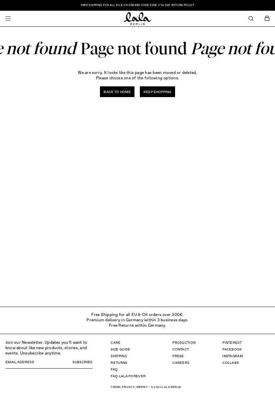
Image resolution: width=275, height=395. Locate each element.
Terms (115, 387)
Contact (180, 349)
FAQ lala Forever (128, 376)
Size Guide (120, 349)
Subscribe (82, 362)
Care (115, 342)
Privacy (128, 387)
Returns (119, 363)
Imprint (142, 387)
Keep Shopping (157, 92)
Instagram (232, 356)
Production (184, 342)
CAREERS (180, 363)
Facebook (232, 349)
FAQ (114, 369)
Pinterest (232, 342)
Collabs (230, 363)
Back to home (117, 92)
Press (178, 356)
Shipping (118, 356)
